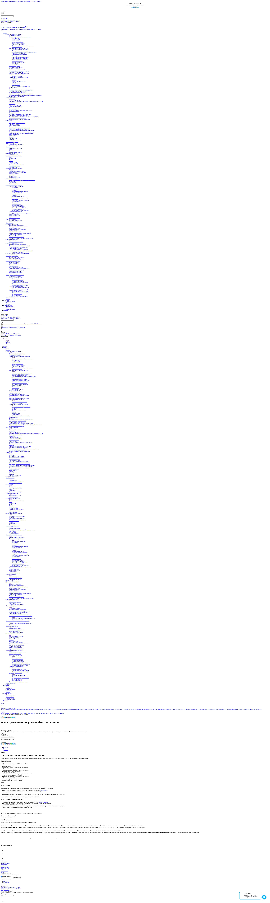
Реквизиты (8, 302)
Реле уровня (15, 199)
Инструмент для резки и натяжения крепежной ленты (22, 130)
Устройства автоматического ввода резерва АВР (21, 251)
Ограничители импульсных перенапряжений (20, 233)
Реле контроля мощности (18, 196)
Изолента (11, 264)
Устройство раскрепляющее (15, 67)
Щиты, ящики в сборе (14, 258)
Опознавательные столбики (18, 62)
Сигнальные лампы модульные (16, 237)
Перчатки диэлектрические (18, 43)
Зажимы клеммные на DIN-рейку (17, 171)
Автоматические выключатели (16, 225)
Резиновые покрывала (17, 61)
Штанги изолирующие (14, 66)
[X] (7, 717)
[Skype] (13, 717)
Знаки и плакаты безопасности (16, 74)
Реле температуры (16, 204)
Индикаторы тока (13, 87)
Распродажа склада (10, 297)
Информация (4, 864)
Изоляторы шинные (14, 173)
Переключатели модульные (15, 234)
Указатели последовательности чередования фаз (20, 110)
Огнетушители (12, 240)
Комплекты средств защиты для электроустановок (21, 90)
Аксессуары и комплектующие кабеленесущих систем (22, 180)
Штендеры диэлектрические (18, 53)
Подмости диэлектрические (16, 290)
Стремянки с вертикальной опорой (20, 287)
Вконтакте (5, 881)
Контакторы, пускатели (14, 215)
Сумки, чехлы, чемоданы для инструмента (19, 126)
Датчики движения (16, 201)
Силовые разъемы (13, 163)
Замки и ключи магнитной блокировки (18, 247)
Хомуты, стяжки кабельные (15, 272)
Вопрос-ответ (4, 872)
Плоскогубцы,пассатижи (15, 140)
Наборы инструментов (14, 125)
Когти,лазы (14, 78)
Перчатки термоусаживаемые (16, 273)
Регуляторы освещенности (18, 206)
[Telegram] (15, 717)
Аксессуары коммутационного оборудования (20, 213)
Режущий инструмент (14, 124)
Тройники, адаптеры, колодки (16, 164)
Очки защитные (15, 38)
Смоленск (8, 343)
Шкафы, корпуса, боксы (12, 256)
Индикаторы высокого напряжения (17, 92)
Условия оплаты (10, 306)
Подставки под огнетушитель (16, 242)
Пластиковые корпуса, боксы (16, 259)
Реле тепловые (15, 188)
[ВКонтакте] (1, 717)
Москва (8, 342)
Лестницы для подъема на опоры (20, 285)
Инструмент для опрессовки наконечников (19, 128)
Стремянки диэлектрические (16, 286)
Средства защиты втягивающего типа (21, 86)
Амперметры (12, 104)
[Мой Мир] (5, 717)
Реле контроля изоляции (17, 205)
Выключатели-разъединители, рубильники (19, 245)
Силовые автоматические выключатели (18, 249)
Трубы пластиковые (14, 183)
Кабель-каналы (12, 181)
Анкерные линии (16, 85)
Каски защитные (16, 39)
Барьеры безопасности (17, 64)
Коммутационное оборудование (14, 185)
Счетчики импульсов (14, 107)
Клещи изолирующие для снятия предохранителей (21, 133)
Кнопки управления (14, 214)
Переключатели (13, 216)
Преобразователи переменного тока (17, 118)
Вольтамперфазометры (14, 111)
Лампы (10, 149)
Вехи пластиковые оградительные (20, 57)
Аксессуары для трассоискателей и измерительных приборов (23, 116)
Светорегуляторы (13, 162)
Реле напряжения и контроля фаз (20, 191)
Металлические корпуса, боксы (16, 257)
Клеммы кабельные (13, 266)
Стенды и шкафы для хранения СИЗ (17, 91)
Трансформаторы (10, 143)
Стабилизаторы (12, 254)
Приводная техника (11, 219)
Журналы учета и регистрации (16, 96)
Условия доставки (10, 308)
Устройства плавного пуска (15, 220)
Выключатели (12, 158)
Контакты (5, 310)
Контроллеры (15, 202)
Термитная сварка (13, 154)
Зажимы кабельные (13, 263)
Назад (7, 340)
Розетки (11, 161)
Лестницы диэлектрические (16, 277)
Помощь (3, 869)
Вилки (10, 157)
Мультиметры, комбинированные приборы (19, 119)
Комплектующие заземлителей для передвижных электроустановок (25, 95)
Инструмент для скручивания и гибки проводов (20, 131)
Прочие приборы (13, 109)
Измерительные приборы (12, 97)
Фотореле (14, 195)
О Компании (4, 860)
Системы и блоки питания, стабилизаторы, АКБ (18, 253)
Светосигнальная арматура (15, 152)
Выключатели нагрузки (14, 228)
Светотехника (10, 147)
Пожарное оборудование (12, 239)
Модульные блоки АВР (17, 252)
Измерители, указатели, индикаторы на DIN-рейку (21, 238)
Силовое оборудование (12, 243)
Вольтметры (12, 99)
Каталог (5, 33)
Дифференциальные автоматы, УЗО (17, 229)
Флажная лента (15, 63)
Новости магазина (6, 876)
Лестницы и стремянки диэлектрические (19, 73)
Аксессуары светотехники (15, 148)
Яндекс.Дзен (6, 882)
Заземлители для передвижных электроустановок (21, 93)
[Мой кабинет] (1, 25)
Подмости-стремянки (17, 294)
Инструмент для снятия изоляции (17, 123)
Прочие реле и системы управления (20, 210)
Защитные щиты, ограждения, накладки (19, 48)
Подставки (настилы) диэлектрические (18, 296)
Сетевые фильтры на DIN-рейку (19, 207)
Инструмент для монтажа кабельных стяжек (19, 129)
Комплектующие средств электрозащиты (19, 71)
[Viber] (9, 717)
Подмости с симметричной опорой (20, 292)
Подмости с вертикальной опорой (20, 291)
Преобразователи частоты (15, 221)
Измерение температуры (15, 105)
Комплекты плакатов (17, 76)
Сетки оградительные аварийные (20, 59)
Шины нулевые (12, 176)
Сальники (11, 175)
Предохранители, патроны (15, 248)
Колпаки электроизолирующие (19, 54)
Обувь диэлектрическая (17, 42)
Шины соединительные (14, 177)
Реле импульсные (16, 194)
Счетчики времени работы (15, 106)
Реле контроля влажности (18, 209)
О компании (6, 300)
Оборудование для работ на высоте (15, 275)
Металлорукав (12, 182)
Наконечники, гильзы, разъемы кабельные (19, 268)
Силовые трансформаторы (15, 145)
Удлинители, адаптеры (14, 166)
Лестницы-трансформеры (18, 281)
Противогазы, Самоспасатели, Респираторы (22, 45)
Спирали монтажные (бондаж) (16, 270)
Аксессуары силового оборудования (17, 244)
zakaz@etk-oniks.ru (43, 790)
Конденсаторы (9, 223)
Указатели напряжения (14, 68)
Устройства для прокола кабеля (16, 121)
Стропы (14, 82)
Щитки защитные (16, 40)
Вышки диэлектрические (15, 276)
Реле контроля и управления (16, 186)
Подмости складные (17, 295)
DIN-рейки (11, 169)
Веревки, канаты (16, 83)
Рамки (10, 159)
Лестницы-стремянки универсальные (21, 283)
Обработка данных (10, 301)
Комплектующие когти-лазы (18, 81)
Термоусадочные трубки (15, 271)
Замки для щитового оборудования (17, 172)
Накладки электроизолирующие (19, 50)
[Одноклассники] (3, 717)
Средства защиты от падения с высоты (18, 77)
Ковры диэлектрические (17, 44)
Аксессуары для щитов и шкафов (14, 168)
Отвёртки (11, 139)
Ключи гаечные (13, 135)
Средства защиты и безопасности (14, 34)
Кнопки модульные (13, 230)
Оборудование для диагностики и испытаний (20, 114)
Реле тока (14, 190)
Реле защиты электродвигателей (19, 197)
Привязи (14, 80)
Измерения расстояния (14, 100)
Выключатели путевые (14, 218)
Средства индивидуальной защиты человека (20, 36)
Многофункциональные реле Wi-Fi (20, 200)
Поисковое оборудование (12, 142)
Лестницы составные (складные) (20, 282)
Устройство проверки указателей (17, 69)
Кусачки (11, 137)
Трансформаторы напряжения (16, 144)
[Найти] (1, 321)
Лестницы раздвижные (17, 280)
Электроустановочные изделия (14, 156)
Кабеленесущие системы (12, 178)
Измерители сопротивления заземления (18, 115)
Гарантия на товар (10, 309)
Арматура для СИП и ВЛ (12, 153)
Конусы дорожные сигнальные (19, 58)
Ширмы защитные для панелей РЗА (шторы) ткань (24, 52)
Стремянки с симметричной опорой (20, 289)
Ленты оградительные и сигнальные (20, 55)
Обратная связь (4, 871)
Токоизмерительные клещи (15, 102)
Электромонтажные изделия (13, 261)
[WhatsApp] (11, 717)
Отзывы (8, 304)
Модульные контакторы (14, 232)
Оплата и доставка (7, 305)
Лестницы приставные (17, 278)
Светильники (12, 150)
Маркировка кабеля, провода (16, 267)
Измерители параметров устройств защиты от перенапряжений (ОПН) (26, 101)
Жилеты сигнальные (17, 47)
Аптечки (11, 88)
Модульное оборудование (12, 224)
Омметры (11, 112)
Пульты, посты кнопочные (15, 211)
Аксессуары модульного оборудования (18, 226)
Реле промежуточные (17, 192)
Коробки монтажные (14, 262)
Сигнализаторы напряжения (16, 72)
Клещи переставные (14, 134)
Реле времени (15, 187)
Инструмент (9, 120)
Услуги (8, 299)
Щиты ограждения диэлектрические (20, 49)
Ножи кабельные (13, 138)
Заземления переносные (15, 35)
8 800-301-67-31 (4, 18)
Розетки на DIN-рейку (14, 235)
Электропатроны (13, 167)
